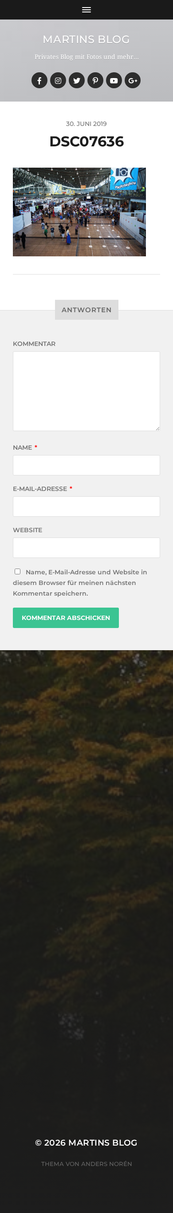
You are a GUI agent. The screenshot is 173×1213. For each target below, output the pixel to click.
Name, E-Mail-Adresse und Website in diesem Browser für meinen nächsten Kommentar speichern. (80, 582)
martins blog (86, 39)
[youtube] (114, 80)
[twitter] (77, 80)
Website (27, 530)
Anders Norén (106, 1163)
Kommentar (34, 344)
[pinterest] (95, 80)
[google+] (133, 80)
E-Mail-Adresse (42, 489)
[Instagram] (58, 80)
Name (25, 447)
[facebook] (39, 80)
